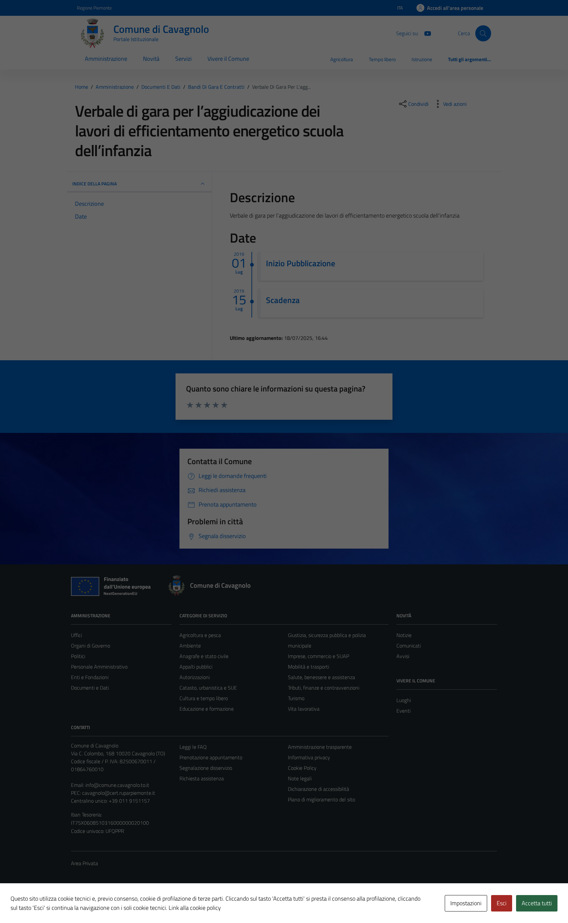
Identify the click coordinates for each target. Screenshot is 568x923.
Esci (502, 903)
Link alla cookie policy (195, 907)
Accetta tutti (537, 903)
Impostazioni (466, 903)
